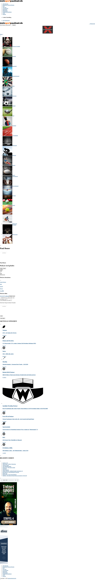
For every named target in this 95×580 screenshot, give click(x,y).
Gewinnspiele (5, 8)
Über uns (4, 7)
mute (1, 269)
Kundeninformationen (7, 12)
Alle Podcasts (5, 3)
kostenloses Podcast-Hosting (8, 5)
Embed (10, 296)
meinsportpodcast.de (12, 578)
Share (4, 268)
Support (4, 14)
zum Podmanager (6, 20)
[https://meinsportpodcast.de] (11, 23)
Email (8, 296)
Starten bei (3, 297)
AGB (4, 13)
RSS (1, 268)
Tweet (5, 296)
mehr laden (3, 318)
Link (14, 296)
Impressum (5, 9)
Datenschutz (5, 10)
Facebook (2, 296)
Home (1, 34)
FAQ (4, 6)
